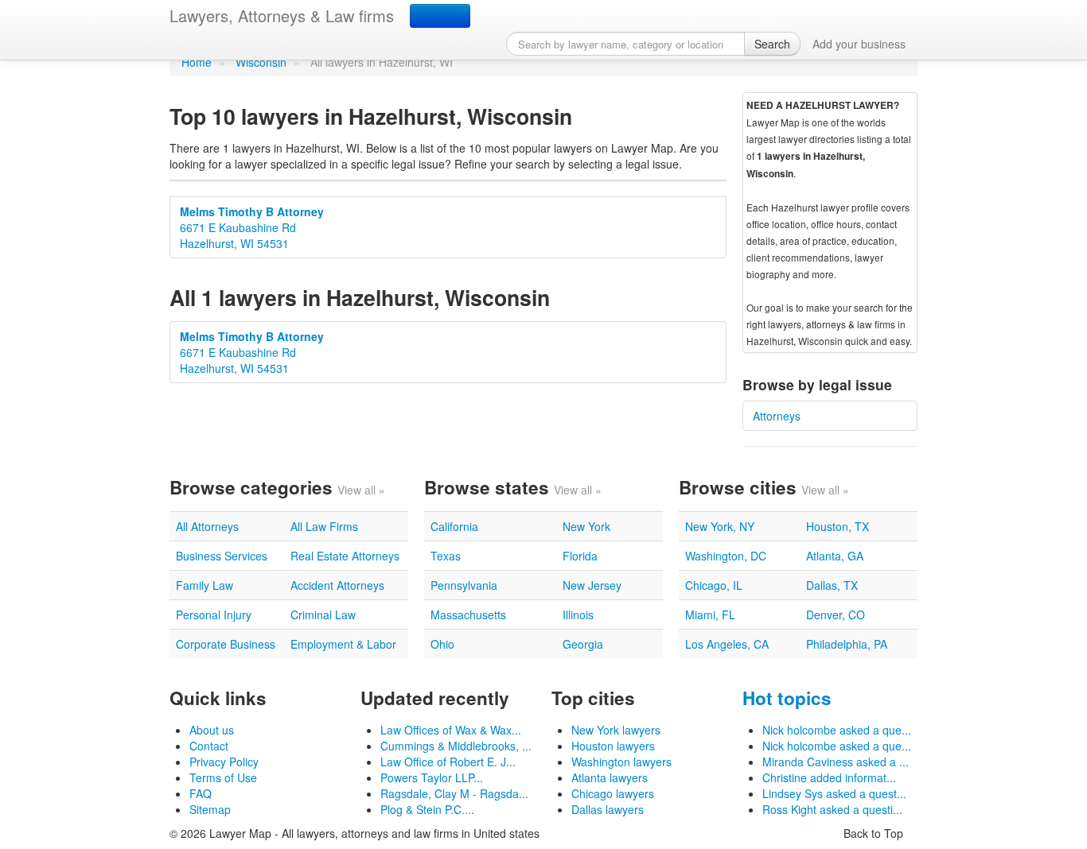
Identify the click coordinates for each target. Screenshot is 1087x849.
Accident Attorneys (337, 585)
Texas (446, 556)
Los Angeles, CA (727, 644)
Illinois (578, 614)
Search (772, 44)
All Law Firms (324, 526)
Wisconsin (261, 62)
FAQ (200, 793)
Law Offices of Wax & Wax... (450, 730)
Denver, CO (835, 614)
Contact (208, 746)
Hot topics (787, 698)
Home (196, 62)
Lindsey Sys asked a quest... (834, 793)
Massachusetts (468, 614)
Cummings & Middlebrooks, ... (456, 746)
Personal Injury (213, 614)
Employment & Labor (343, 644)
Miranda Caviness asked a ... (835, 762)
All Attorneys (207, 526)
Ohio (442, 644)
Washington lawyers (621, 762)
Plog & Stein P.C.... (427, 809)
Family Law (204, 585)
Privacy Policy (224, 762)
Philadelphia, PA (846, 644)
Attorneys (777, 416)
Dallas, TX (832, 585)
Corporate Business (225, 644)
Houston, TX (837, 526)
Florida (580, 556)
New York (586, 526)
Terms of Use (223, 777)
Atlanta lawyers (609, 777)
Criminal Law (323, 614)
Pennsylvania (464, 585)
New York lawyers (615, 730)
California (454, 526)
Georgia (583, 644)
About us (211, 730)
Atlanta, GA (834, 556)
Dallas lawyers (607, 809)
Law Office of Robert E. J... (448, 762)
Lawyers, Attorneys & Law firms (281, 15)
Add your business (859, 44)
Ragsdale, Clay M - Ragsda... (454, 793)
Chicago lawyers (612, 793)
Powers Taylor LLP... (431, 777)
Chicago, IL (713, 585)
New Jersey (592, 585)
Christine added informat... (829, 777)
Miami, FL (710, 614)
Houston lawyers (613, 746)
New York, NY (719, 526)
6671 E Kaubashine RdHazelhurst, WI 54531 (252, 227)
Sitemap (210, 809)
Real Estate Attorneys (344, 556)
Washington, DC (725, 556)
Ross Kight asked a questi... (832, 809)
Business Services (221, 556)
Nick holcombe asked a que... (836, 730)
